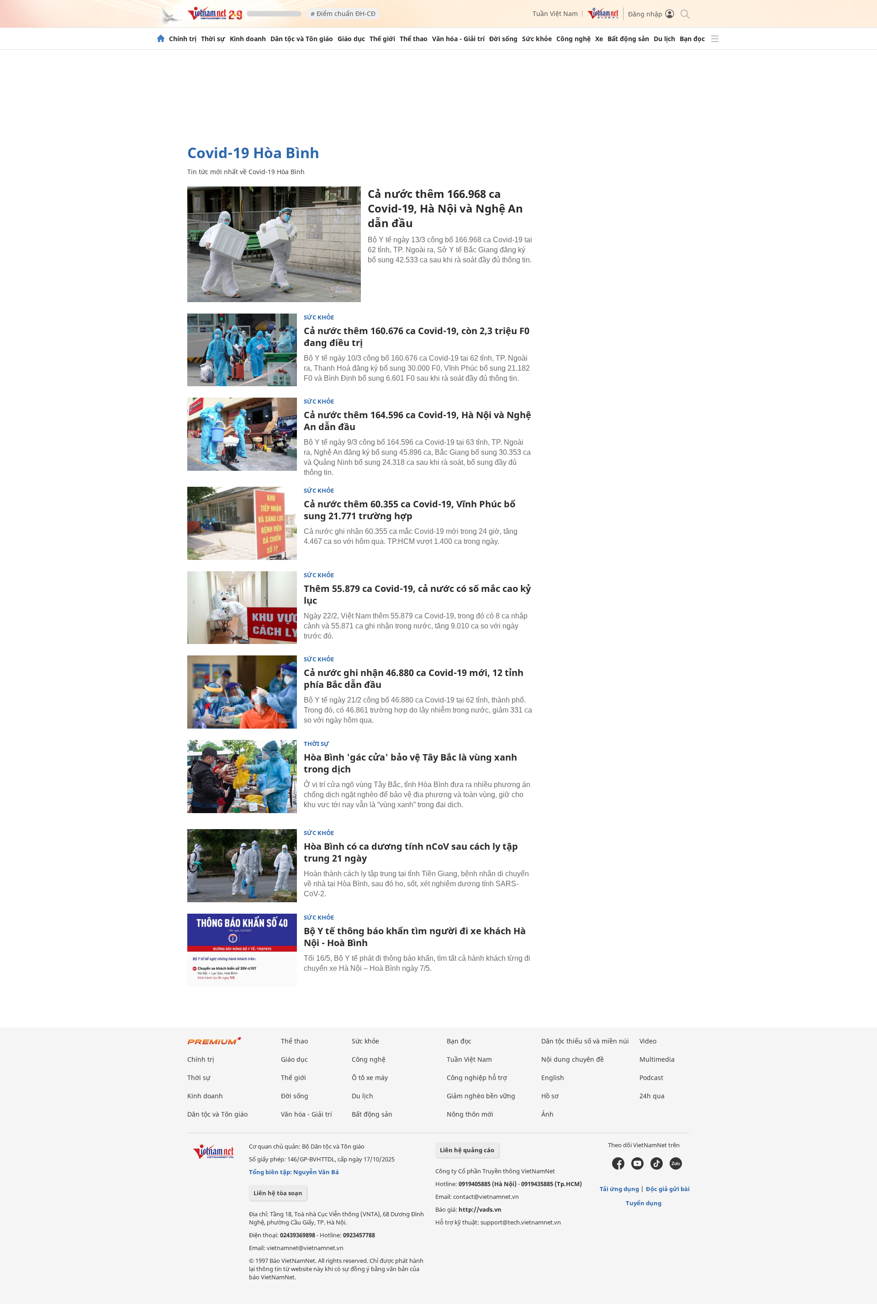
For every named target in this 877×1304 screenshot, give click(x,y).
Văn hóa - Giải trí (458, 39)
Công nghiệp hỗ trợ (477, 1077)
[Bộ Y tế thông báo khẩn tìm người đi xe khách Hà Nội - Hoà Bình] (242, 950)
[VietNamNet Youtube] (637, 1167)
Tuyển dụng (643, 1203)
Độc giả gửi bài (668, 1189)
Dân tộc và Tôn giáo (301, 39)
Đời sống (503, 39)
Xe (599, 39)
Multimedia (657, 1059)
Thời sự (213, 39)
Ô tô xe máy (370, 1077)
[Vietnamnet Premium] (214, 1045)
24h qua (652, 1095)
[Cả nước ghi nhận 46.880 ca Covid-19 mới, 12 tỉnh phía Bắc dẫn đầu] (242, 692)
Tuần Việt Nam (555, 13)
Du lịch (664, 39)
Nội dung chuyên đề (572, 1059)
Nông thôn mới (470, 1114)
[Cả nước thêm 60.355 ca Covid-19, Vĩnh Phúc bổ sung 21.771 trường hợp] (242, 523)
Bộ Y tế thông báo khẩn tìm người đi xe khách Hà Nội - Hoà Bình (415, 937)
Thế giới (382, 39)
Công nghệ (573, 39)
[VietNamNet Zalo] (676, 1167)
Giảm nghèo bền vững (481, 1095)
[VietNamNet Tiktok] (656, 1167)
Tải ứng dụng (619, 1189)
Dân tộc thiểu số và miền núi (585, 1041)
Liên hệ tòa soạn (278, 1193)
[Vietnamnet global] (603, 16)
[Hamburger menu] (714, 38)
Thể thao (414, 39)
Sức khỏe (537, 39)
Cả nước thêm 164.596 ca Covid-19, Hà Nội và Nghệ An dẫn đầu (417, 421)
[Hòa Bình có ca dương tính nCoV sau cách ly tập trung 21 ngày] (242, 865)
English (552, 1077)
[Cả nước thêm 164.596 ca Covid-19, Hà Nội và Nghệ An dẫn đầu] (242, 434)
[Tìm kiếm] (684, 13)
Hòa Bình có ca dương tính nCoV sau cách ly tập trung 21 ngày (411, 852)
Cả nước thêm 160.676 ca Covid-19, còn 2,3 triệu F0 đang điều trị (416, 337)
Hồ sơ (550, 1095)
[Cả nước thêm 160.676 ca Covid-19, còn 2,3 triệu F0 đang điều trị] (242, 350)
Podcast (651, 1077)
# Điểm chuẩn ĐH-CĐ (343, 13)
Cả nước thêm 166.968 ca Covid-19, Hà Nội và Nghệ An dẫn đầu (445, 208)
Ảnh (547, 1114)
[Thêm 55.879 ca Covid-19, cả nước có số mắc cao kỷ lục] (242, 607)
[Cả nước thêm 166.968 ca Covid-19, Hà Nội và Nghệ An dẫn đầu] (274, 244)
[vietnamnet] (214, 17)
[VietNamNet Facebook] (618, 1167)
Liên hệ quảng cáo (467, 1150)
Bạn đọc (692, 39)
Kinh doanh (248, 39)
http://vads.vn (480, 1209)
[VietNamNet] (160, 39)
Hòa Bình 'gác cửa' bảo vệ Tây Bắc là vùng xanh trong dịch (410, 763)
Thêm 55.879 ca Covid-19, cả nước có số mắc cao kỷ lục (417, 594)
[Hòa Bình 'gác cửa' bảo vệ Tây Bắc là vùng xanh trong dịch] (242, 776)
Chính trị (182, 39)
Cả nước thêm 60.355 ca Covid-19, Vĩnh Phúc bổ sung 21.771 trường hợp (409, 510)
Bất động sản (628, 39)
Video (647, 1041)
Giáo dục (351, 39)
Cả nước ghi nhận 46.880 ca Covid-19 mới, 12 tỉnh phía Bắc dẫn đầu (413, 678)
